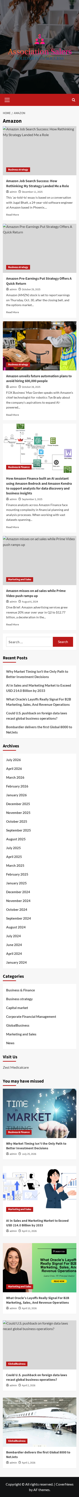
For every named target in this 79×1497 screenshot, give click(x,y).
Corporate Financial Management (31, 1016)
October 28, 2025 (31, 387)
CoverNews (65, 1484)
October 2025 (16, 821)
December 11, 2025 (32, 192)
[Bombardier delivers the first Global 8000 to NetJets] (39, 1422)
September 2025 (18, 830)
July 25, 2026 (29, 1154)
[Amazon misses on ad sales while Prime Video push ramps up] (39, 560)
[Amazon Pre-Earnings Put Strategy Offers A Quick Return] (39, 248)
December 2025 (18, 804)
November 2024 (18, 901)
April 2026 (14, 769)
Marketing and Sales (19, 579)
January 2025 (16, 883)
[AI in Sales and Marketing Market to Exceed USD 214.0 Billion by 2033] (39, 1190)
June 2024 (14, 945)
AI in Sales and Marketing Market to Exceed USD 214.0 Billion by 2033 (38, 688)
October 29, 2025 (31, 289)
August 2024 (16, 927)
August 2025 (16, 839)
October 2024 (16, 909)
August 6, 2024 (30, 602)
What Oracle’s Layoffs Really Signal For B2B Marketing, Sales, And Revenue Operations (38, 701)
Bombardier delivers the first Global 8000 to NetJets (39, 729)
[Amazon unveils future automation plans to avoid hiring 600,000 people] (39, 345)
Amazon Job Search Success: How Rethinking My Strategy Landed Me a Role (37, 183)
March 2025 (15, 865)
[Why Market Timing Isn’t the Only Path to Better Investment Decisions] (39, 1113)
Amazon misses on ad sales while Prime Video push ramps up (36, 593)
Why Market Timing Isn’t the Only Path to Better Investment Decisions (37, 674)
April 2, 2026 (28, 1385)
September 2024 (18, 918)
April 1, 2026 (28, 1463)
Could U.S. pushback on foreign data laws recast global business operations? (36, 715)
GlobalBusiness (17, 1025)
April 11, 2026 (29, 1231)
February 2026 (17, 786)
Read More (12, 214)
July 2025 (13, 848)
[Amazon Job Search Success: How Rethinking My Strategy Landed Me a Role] (39, 150)
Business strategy (18, 170)
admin (13, 192)
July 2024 (13, 936)
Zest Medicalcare (16, 1067)
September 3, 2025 (32, 499)
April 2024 (14, 953)
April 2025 (14, 857)
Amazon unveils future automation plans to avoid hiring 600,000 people (39, 378)
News (10, 1043)
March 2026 (15, 777)
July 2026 (13, 760)
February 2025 (17, 874)
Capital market (17, 1008)
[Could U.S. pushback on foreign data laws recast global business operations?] (39, 1344)
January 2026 (16, 795)
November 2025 (18, 813)
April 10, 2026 (29, 1308)
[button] (7, 99)
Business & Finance (19, 467)
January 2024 (16, 962)
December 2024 (18, 892)
